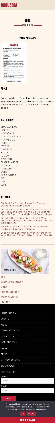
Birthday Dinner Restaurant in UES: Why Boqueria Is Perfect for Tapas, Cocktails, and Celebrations (27, 220)
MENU (4, 325)
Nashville (7, 159)
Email (4, 386)
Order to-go (9, 331)
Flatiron (6, 150)
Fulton (5, 156)
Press (4, 355)
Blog (4, 349)
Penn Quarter (9, 162)
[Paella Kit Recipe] (14, 82)
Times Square (9, 175)
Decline (31, 414)
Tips (3, 179)
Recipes (5, 166)
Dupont (6, 143)
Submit (8, 399)
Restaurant (8, 169)
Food (4, 153)
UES (3, 182)
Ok (23, 414)
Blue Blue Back (9, 127)
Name (4, 377)
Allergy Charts (10, 360)
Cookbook (8, 140)
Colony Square (11, 137)
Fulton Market (10, 292)
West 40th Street (12, 282)
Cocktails (7, 133)
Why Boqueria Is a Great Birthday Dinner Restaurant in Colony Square (24, 228)
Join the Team (9, 342)
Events (5, 146)
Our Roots (7, 337)
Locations (7, 313)
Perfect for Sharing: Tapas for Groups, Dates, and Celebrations (23, 204)
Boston (5, 130)
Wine (4, 185)
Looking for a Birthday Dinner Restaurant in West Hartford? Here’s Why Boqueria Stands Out (26, 235)
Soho (4, 172)
